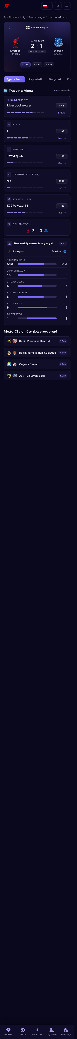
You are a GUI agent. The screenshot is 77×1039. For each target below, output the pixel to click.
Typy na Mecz (14, 79)
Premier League (37, 17)
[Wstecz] (9, 27)
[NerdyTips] (7, 6)
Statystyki (54, 79)
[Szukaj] (57, 6)
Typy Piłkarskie (11, 17)
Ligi (24, 17)
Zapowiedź (35, 79)
